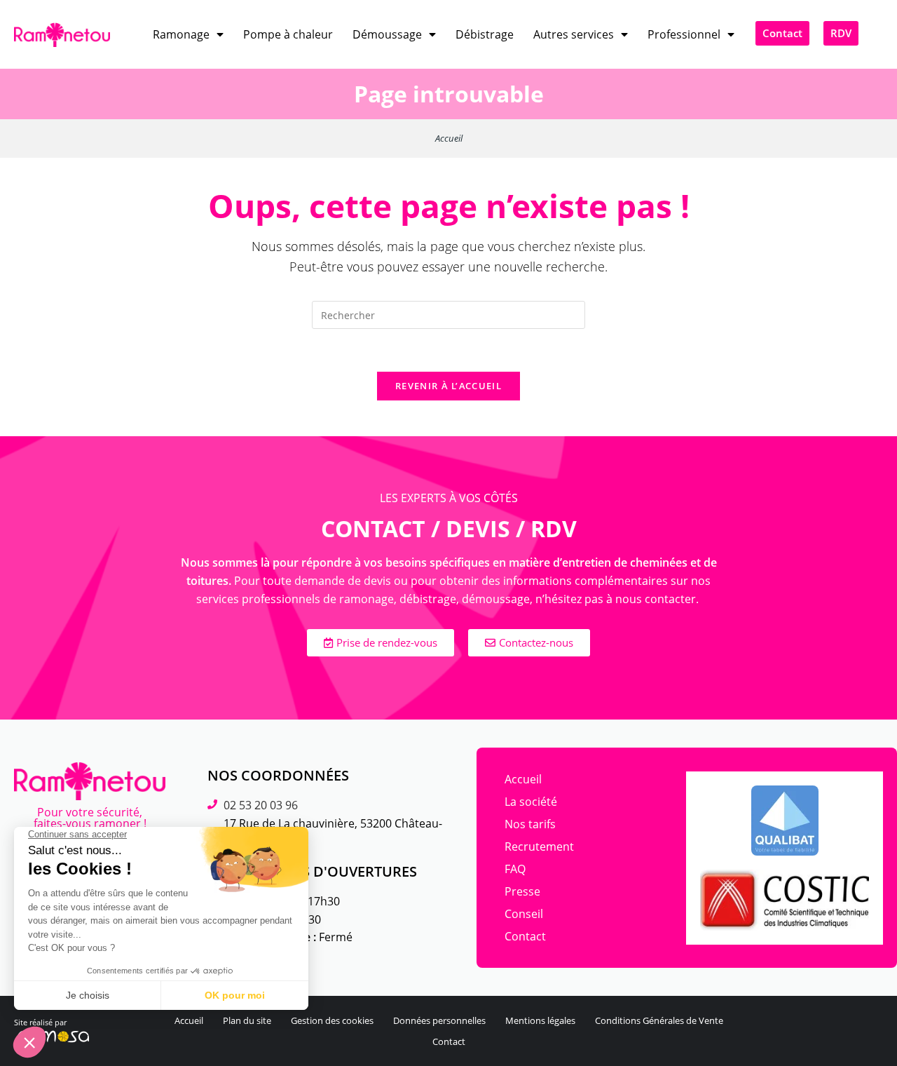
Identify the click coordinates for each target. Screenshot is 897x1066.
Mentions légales (540, 1020)
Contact (525, 936)
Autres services (573, 34)
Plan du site (247, 1020)
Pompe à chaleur (288, 34)
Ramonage (181, 34)
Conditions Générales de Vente (659, 1020)
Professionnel (684, 34)
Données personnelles (439, 1020)
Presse (522, 891)
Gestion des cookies (332, 1020)
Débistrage (485, 34)
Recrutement (539, 846)
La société (531, 801)
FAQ (515, 869)
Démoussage (387, 34)
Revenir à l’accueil (448, 385)
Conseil (524, 914)
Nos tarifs (530, 824)
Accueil (449, 138)
